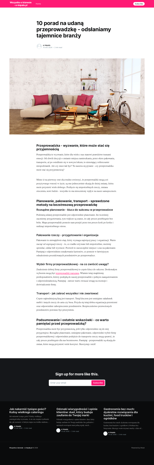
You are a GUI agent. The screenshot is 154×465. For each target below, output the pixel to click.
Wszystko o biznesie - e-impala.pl (20, 4)
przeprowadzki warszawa (67, 273)
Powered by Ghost (138, 448)
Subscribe (139, 4)
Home (38, 4)
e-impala (46, 45)
